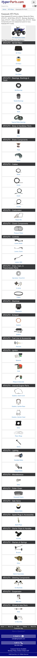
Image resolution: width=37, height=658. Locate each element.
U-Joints (18, 288)
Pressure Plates (18, 233)
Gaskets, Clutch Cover (18, 396)
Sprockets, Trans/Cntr (18, 278)
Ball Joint (18, 601)
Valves (18, 447)
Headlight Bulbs (18, 460)
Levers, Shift (18, 262)
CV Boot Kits (18, 622)
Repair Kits (18, 220)
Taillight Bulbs (18, 471)
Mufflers (18, 334)
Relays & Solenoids (18, 382)
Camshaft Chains (18, 497)
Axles (18, 612)
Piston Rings (18, 436)
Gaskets (18, 325)
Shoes (18, 160)
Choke (18, 185)
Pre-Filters (18, 74)
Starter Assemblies (18, 574)
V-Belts (18, 297)
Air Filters (18, 53)
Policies (25, 626)
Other (18, 136)
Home (4, 9)
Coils (18, 371)
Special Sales (18, 511)
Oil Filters (18, 64)
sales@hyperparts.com (18, 639)
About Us (10, 626)
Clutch (18, 196)
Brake (18, 174)
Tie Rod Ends (18, 588)
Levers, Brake (18, 243)
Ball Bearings (18, 90)
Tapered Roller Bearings (18, 122)
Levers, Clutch (18, 251)
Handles (18, 538)
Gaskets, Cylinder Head (18, 417)
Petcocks (18, 346)
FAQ (18, 626)
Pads (18, 150)
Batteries (18, 360)
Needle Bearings (18, 101)
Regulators (18, 311)
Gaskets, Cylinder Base (18, 406)
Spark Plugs (18, 525)
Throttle (18, 206)
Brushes (18, 552)
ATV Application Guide (18, 37)
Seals (18, 111)
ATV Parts (11, 9)
